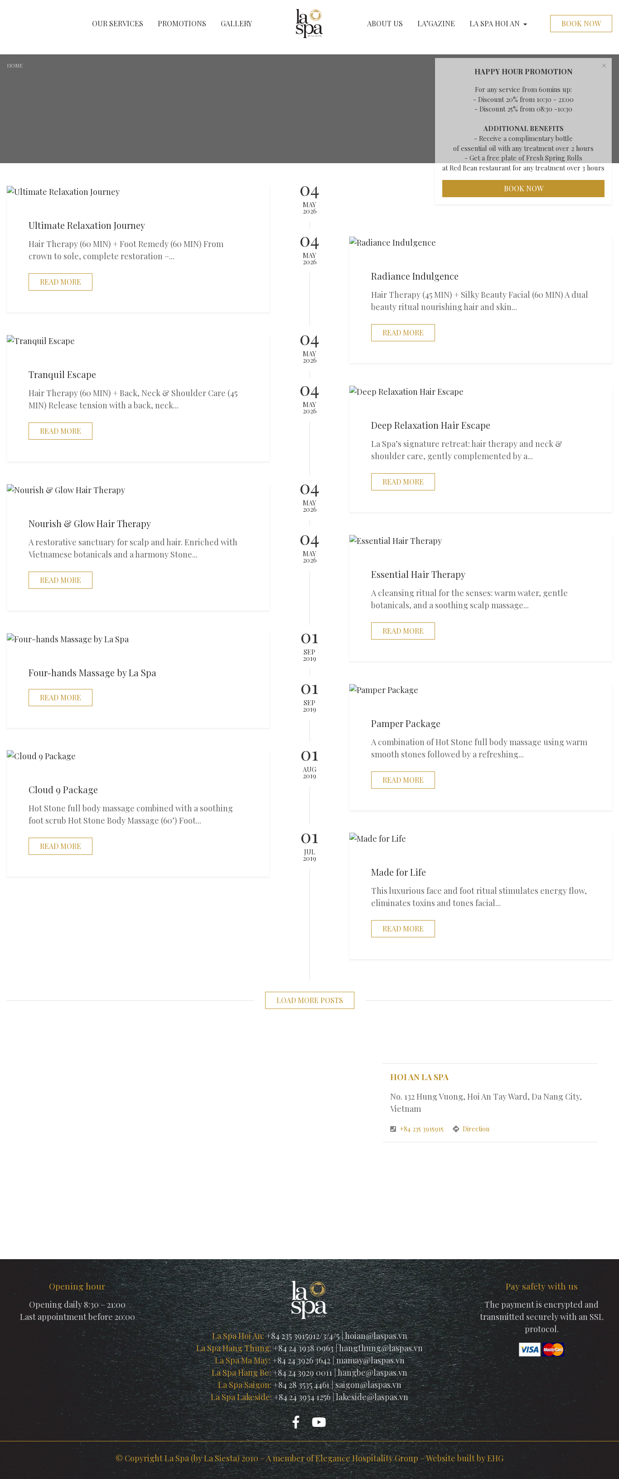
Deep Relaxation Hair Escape (430, 425)
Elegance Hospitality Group (366, 1458)
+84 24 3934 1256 (302, 1397)
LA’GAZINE (436, 23)
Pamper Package (405, 723)
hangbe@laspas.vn (372, 1372)
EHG (495, 1458)
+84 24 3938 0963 (303, 1348)
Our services (117, 23)
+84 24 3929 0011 (302, 1372)
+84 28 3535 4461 (301, 1384)
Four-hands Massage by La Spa (92, 672)
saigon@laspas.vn (368, 1384)
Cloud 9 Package (63, 789)
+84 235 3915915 (422, 1128)
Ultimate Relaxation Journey (87, 225)
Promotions (182, 23)
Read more (60, 281)
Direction (476, 1128)
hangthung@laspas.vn (381, 1348)
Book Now (581, 23)
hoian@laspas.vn (376, 1335)
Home (15, 65)
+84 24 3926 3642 (301, 1360)
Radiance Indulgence (415, 276)
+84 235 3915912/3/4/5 (302, 1335)
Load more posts (309, 1000)
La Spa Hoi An (494, 23)
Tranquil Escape (62, 374)
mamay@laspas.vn (370, 1360)
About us (385, 23)
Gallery (236, 23)
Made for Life (398, 872)
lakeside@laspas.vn (372, 1397)
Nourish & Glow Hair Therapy (90, 523)
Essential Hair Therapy (418, 574)
